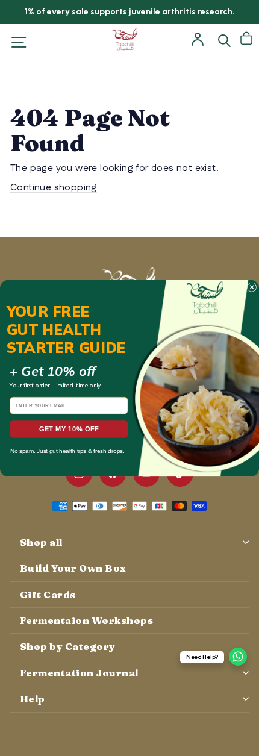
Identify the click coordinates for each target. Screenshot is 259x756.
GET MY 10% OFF (69, 429)
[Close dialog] (251, 287)
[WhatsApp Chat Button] (238, 657)
